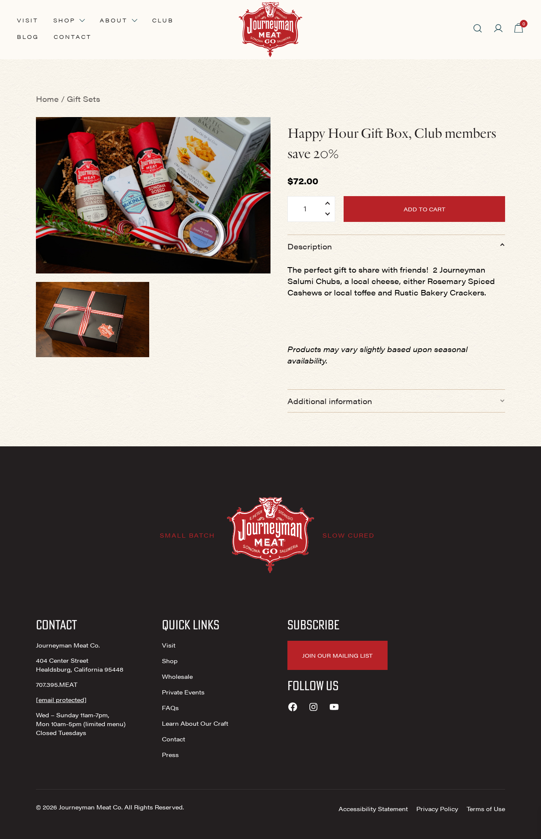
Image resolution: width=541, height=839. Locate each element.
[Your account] (498, 28)
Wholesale (177, 676)
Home (47, 98)
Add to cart (424, 209)
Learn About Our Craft (195, 723)
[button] (327, 215)
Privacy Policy (437, 808)
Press (170, 754)
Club (163, 20)
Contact (73, 37)
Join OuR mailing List (337, 655)
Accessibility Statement (373, 808)
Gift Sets (83, 98)
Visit (27, 20)
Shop (64, 20)
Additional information (329, 401)
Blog (28, 37)
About (114, 20)
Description (309, 246)
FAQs (170, 707)
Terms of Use (486, 808)
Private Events (183, 692)
